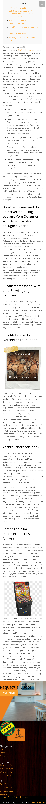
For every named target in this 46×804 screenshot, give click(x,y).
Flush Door (4, 784)
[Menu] (42, 4)
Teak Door (4, 794)
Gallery (2, 749)
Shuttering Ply (5, 775)
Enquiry (3, 797)
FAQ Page (24, 797)
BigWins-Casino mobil (26, 50)
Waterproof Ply (6, 772)
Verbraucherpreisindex (18, 34)
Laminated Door (6, 787)
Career (2, 753)
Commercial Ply (6, 765)
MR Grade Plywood (8, 768)
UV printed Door (6, 791)
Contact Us (4, 756)
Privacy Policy (13, 797)
